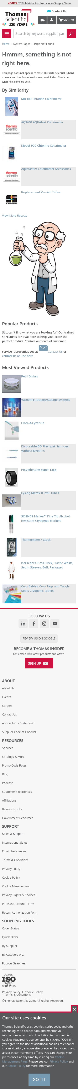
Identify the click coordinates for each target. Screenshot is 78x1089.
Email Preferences (14, 851)
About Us (8, 688)
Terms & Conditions (15, 860)
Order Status (10, 928)
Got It (39, 1080)
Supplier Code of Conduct (19, 732)
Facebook (33, 623)
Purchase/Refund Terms (18, 904)
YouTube (54, 623)
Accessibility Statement (18, 723)
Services (7, 748)
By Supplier (9, 946)
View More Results (14, 216)
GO (71, 33)
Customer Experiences (17, 792)
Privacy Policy (11, 869)
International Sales (14, 842)
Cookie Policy (11, 877)
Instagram (44, 623)
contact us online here (17, 356)
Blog (5, 774)
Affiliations (9, 800)
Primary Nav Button (6, 33)
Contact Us (59, 11)
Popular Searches (13, 963)
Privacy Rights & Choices (18, 895)
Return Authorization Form (19, 912)
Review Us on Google (39, 638)
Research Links (12, 809)
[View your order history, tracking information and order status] (42, 20)
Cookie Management (16, 886)
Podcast (7, 783)
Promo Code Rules (14, 765)
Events (6, 697)
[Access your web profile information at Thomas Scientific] (51, 20)
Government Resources (17, 818)
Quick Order (10, 937)
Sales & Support (13, 834)
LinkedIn (23, 623)
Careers (7, 706)
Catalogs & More (13, 757)
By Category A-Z (13, 955)
